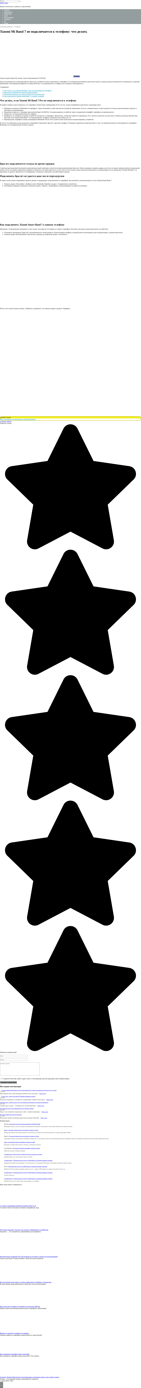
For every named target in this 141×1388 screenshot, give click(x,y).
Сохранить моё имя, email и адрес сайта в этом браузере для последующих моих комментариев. (36, 1079)
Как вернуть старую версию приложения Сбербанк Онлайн (24, 1124)
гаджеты (3, 421)
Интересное (8, 12)
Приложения (8, 17)
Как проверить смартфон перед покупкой (14, 1354)
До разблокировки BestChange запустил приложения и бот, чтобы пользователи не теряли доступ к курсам (28, 1090)
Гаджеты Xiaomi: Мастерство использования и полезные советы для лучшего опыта (29, 1377)
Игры (6, 23)
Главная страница (6, 26)
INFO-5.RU (4, 3)
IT (5, 21)
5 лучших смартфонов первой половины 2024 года (18, 1206)
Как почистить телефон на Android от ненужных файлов (20, 1306)
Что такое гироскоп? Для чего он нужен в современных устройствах (24, 1230)
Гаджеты (7, 19)
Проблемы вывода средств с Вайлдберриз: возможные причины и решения (32, 1160)
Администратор (8, 1154)
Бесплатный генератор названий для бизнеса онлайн (21, 1142)
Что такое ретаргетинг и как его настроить (11, 1114)
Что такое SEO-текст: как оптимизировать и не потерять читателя (17, 1108)
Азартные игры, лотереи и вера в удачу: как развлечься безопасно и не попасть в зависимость (24, 1102)
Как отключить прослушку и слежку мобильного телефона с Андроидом (25, 1282)
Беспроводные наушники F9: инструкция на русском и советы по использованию (29, 1256)
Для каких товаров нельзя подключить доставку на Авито (23, 1130)
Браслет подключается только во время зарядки (20, 92)
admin (5, 1130)
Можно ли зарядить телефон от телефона (14, 1333)
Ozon (6, 15)
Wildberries (8, 14)
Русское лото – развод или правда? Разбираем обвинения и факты (18, 1096)
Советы (6, 10)
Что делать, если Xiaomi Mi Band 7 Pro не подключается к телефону (28, 90)
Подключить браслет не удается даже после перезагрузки (24, 94)
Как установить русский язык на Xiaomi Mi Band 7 (18, 419)
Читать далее (42, 1093)
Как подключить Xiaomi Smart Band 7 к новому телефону (24, 96)
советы (8, 421)
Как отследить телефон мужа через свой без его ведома (27, 1154)
